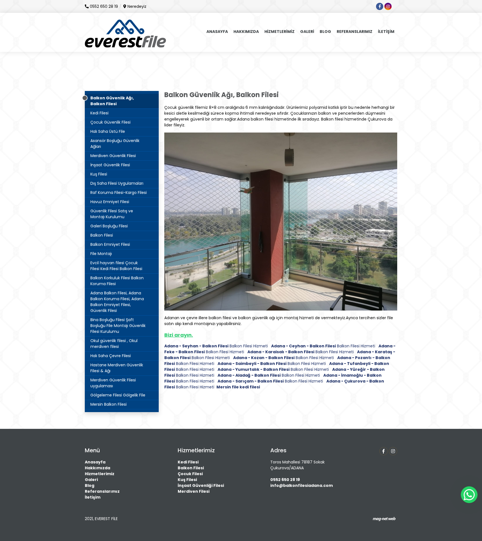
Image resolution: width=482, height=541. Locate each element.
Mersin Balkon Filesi (108, 404)
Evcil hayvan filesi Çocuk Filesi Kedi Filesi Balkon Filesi (116, 265)
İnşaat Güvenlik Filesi (110, 165)
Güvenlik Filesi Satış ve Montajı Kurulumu (111, 214)
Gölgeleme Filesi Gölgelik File (117, 395)
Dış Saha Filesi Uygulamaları (116, 183)
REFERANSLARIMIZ (354, 31)
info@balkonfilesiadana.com (301, 485)
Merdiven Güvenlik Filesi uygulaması (113, 383)
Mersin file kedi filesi (238, 387)
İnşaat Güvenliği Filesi (201, 485)
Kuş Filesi (98, 174)
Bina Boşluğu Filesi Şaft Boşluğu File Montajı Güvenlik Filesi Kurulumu (118, 325)
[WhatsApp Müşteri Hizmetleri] (469, 494)
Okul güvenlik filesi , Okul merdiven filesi (114, 343)
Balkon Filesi (101, 235)
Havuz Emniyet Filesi (109, 202)
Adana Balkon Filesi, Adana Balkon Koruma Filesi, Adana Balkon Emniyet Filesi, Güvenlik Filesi (117, 301)
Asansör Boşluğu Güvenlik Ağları (114, 143)
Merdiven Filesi (193, 491)
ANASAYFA (217, 31)
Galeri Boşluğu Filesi (109, 226)
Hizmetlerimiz (99, 474)
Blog (89, 485)
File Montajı (101, 253)
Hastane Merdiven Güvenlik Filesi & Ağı (116, 368)
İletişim (92, 497)
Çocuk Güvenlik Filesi (110, 122)
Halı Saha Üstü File (107, 131)
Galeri (91, 479)
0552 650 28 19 (285, 479)
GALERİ (307, 31)
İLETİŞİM (386, 31)
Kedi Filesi (99, 113)
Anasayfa (95, 462)
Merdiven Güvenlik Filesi (113, 155)
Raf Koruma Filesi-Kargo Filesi (118, 192)
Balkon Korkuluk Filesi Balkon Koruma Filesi (117, 281)
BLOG (325, 31)
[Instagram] (393, 451)
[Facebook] (383, 451)
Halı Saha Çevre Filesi (110, 356)
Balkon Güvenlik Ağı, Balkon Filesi (112, 101)
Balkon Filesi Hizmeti (216, 346)
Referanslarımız (102, 491)
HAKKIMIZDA (246, 31)
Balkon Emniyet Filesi (110, 244)
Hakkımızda (97, 468)
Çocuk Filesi (190, 474)
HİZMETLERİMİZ (279, 31)
